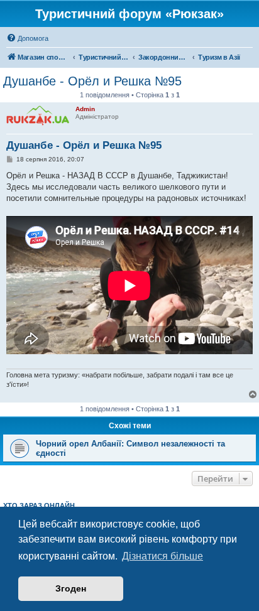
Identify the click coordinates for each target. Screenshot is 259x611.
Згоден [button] (70, 588)
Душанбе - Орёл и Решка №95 (92, 81)
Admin (85, 108)
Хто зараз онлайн (39, 505)
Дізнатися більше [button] (162, 556)
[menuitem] (27, 38)
